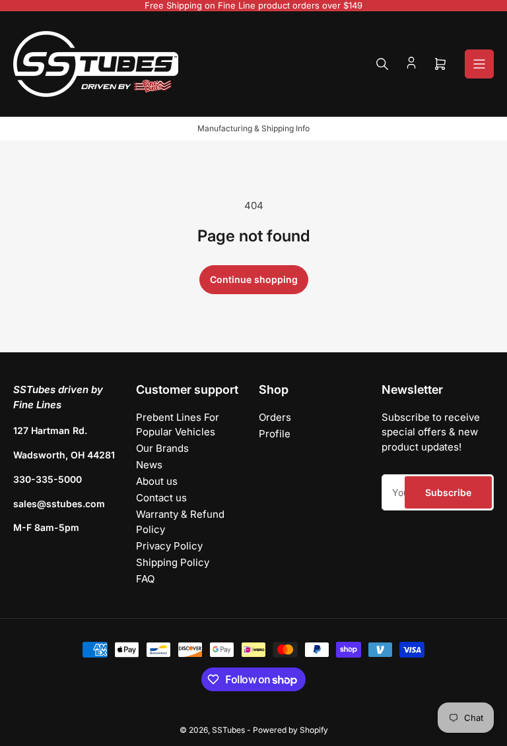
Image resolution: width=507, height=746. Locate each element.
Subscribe (448, 492)
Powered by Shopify (290, 730)
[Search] (382, 63)
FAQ (145, 579)
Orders (275, 417)
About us (157, 481)
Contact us (161, 497)
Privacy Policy (169, 546)
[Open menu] (479, 63)
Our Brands (162, 448)
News (149, 464)
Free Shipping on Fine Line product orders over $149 (253, 5)
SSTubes (228, 730)
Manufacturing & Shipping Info (253, 128)
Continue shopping (254, 279)
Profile (274, 433)
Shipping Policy (172, 562)
